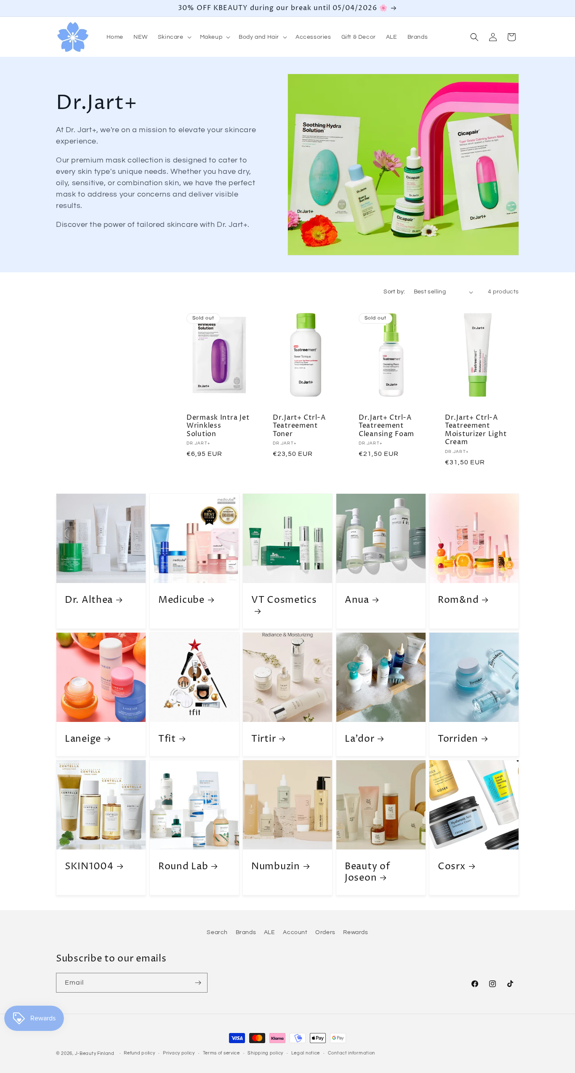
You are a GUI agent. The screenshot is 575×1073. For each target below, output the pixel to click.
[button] (174, 37)
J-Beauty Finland (94, 1053)
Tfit (167, 739)
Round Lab (183, 866)
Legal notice (305, 1053)
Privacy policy (179, 1053)
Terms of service (221, 1053)
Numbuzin (275, 866)
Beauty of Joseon (367, 871)
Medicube (181, 600)
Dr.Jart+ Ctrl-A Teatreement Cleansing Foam (386, 426)
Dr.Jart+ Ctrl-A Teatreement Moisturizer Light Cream (475, 430)
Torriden (458, 739)
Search (217, 932)
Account (295, 932)
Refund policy (139, 1053)
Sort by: (394, 292)
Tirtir (263, 739)
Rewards (355, 932)
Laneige (83, 739)
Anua (357, 600)
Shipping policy (265, 1053)
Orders (325, 932)
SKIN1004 (89, 866)
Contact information (351, 1053)
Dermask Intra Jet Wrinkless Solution (217, 426)
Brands (246, 932)
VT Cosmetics (284, 600)
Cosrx (452, 866)
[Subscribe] (198, 983)
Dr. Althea (89, 600)
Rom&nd (458, 600)
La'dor (359, 739)
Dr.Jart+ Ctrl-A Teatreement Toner (299, 426)
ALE (269, 932)
